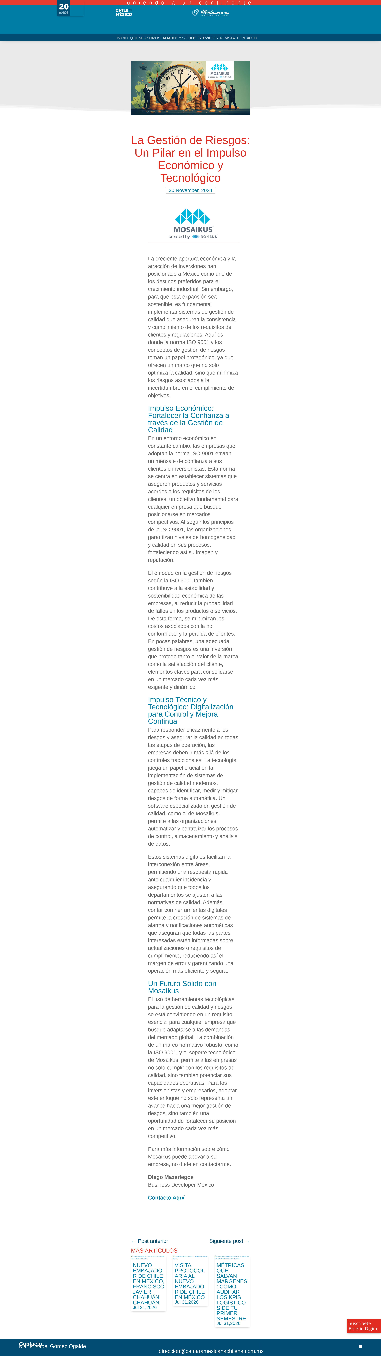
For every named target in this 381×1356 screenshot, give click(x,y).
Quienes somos (145, 38)
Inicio (122, 38)
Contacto (247, 38)
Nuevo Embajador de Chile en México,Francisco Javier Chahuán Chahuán (148, 1283)
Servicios (208, 38)
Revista (227, 38)
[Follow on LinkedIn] (360, 1346)
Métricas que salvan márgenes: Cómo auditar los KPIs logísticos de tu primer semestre (232, 1291)
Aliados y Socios (179, 38)
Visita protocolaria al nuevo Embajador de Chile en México (190, 1281)
